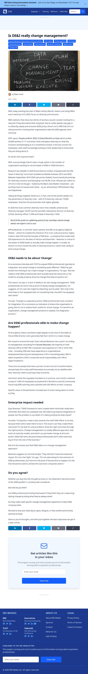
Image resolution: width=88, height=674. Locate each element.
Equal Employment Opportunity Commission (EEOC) (25, 41)
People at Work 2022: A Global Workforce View (39, 138)
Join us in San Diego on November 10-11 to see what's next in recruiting (41, 4)
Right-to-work (68, 44)
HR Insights (48, 41)
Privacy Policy (73, 618)
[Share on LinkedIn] (15, 105)
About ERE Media (53, 618)
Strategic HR (13, 48)
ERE (4, 618)
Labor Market (28, 44)
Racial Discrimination (54, 44)
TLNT (5, 628)
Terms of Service (74, 622)
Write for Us (51, 631)
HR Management (60, 41)
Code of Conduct (74, 627)
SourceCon (29, 618)
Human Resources (15, 44)
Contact (49, 627)
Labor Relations (40, 44)
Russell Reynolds (43, 344)
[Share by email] (58, 105)
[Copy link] (73, 105)
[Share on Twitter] (44, 105)
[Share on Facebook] (29, 105)
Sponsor (49, 622)
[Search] (82, 11)
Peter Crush (18, 94)
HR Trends (71, 41)
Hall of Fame (51, 636)
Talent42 (28, 628)
